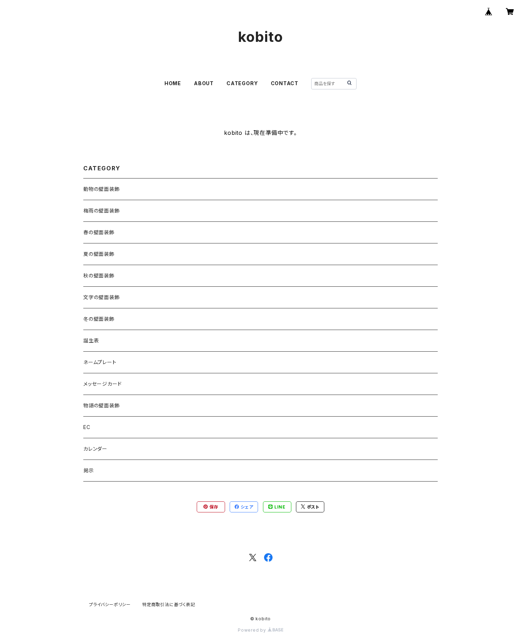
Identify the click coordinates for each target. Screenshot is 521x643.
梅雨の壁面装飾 (101, 211)
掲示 (88, 470)
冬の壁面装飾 (98, 319)
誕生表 (91, 340)
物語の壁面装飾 (101, 405)
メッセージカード (102, 384)
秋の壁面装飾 (98, 276)
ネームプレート (100, 362)
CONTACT (285, 83)
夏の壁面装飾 (98, 254)
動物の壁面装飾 (101, 189)
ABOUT (204, 83)
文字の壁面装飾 (101, 297)
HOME (172, 83)
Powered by (253, 630)
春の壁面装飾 (98, 232)
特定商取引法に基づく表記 (168, 604)
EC (86, 427)
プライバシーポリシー (110, 604)
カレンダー (95, 449)
